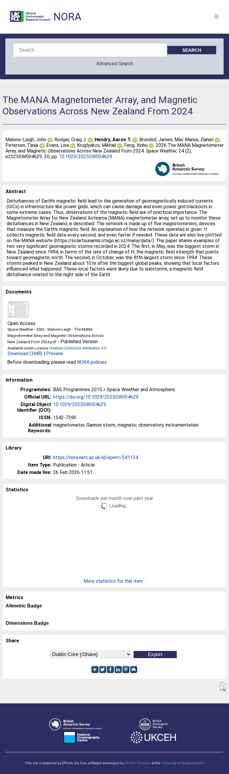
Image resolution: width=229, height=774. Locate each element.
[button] (222, 686)
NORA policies (92, 362)
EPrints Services (138, 763)
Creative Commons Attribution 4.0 (77, 348)
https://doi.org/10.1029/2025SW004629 (95, 397)
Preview (54, 353)
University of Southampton (182, 763)
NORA (67, 17)
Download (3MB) (24, 353)
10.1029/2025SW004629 (85, 156)
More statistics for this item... (114, 581)
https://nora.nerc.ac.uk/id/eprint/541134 (95, 457)
